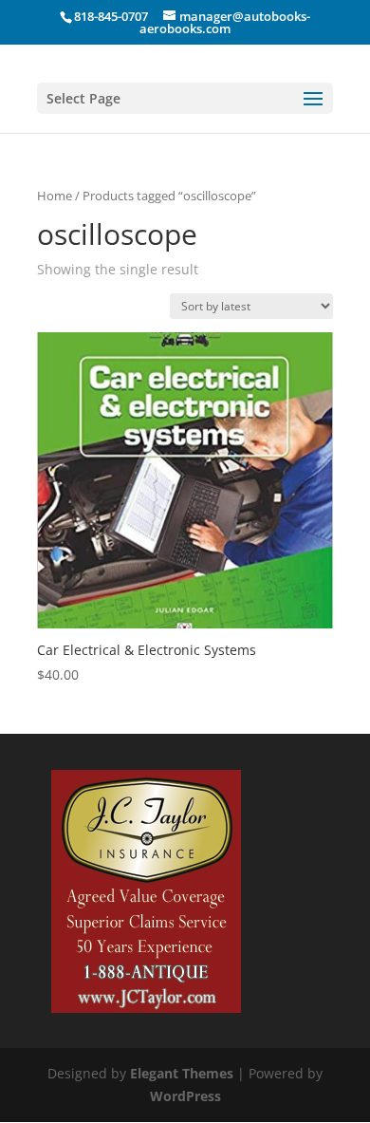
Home (54, 195)
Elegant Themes (181, 1073)
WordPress (185, 1096)
